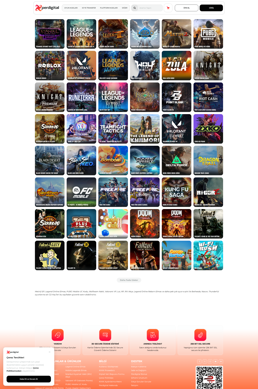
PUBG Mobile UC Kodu (77, 291)
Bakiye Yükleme (138, 366)
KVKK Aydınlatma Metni (110, 381)
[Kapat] (49, 352)
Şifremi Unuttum (139, 378)
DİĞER (124, 8)
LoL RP (120, 291)
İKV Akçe (129, 291)
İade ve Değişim (138, 370)
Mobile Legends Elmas (76, 370)
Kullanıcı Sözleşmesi (108, 366)
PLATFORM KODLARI (109, 8)
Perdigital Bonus (139, 374)
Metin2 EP (39, 291)
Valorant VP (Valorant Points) (79, 380)
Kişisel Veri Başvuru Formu (111, 374)
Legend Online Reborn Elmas (148, 291)
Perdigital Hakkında (108, 385)
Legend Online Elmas (55, 291)
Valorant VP (110, 291)
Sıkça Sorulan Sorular (141, 381)
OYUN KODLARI (71, 8)
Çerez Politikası (106, 378)
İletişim (134, 385)
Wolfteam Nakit (96, 291)
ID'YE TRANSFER (89, 8)
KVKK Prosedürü (107, 370)
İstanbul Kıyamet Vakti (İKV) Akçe (78, 375)
